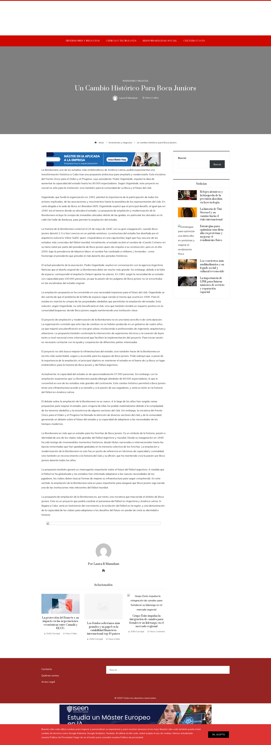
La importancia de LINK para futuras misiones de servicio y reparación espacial (212, 285)
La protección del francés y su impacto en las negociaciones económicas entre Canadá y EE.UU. (60, 623)
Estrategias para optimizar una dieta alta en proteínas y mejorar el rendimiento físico (211, 233)
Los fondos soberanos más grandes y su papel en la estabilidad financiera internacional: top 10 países (103, 629)
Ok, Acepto (218, 734)
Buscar (182, 157)
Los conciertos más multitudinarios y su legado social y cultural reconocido (212, 266)
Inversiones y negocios (135, 81)
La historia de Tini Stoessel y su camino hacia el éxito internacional (211, 214)
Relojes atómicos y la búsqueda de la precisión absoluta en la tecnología (211, 197)
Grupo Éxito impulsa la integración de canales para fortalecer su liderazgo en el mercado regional (146, 621)
